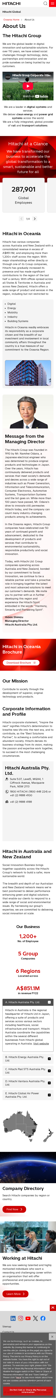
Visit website (41, 1043)
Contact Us (9, 1332)
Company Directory (23, 1188)
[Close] (52, 1336)
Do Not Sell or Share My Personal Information (28, 1391)
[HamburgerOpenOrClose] (52, 3)
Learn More (14, 1293)
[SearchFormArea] (45, 3)
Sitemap (6, 1326)
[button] (34, 218)
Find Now (12, 1209)
